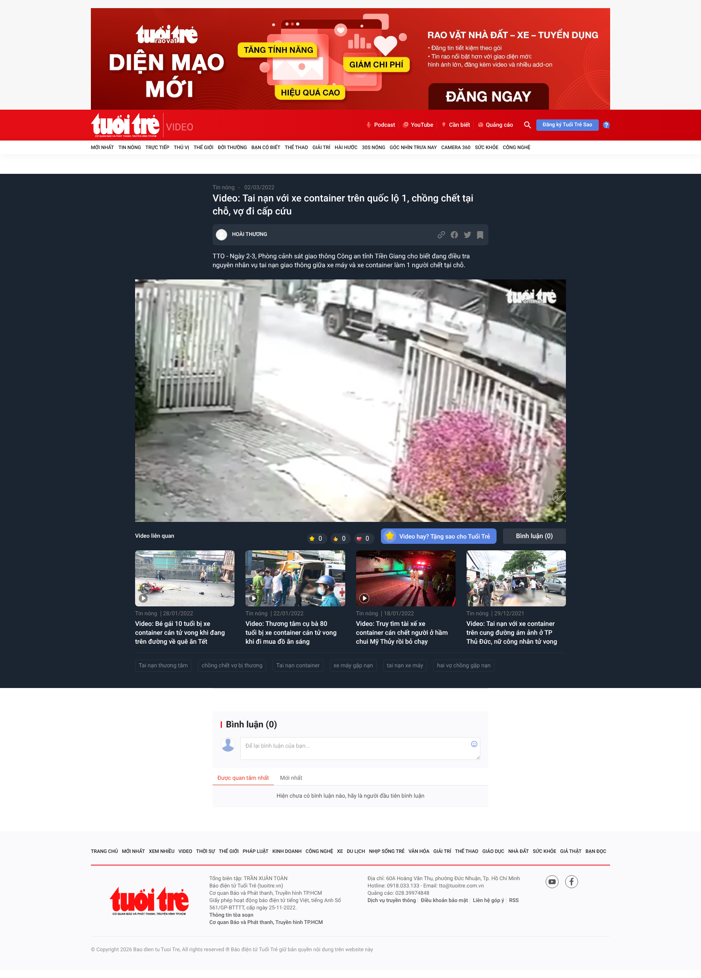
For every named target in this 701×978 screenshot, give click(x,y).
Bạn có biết (266, 147)
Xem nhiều (161, 851)
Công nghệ (516, 147)
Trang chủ (104, 851)
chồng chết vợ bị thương (232, 665)
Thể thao (296, 147)
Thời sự (205, 851)
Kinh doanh (287, 851)
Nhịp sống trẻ (387, 851)
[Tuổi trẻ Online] (150, 901)
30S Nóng (373, 147)
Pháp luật (256, 851)
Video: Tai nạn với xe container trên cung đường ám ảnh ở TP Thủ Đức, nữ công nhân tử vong (512, 632)
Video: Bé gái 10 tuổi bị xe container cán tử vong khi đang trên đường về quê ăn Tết (180, 632)
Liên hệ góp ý (488, 901)
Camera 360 (456, 147)
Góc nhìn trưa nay (413, 147)
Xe (340, 851)
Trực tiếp (158, 147)
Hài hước (346, 147)
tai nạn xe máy (405, 665)
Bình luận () (534, 536)
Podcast (384, 125)
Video (185, 851)
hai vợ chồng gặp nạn (463, 665)
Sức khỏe (487, 147)
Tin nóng (129, 147)
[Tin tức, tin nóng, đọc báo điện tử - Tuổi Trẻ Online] (127, 125)
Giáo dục (493, 851)
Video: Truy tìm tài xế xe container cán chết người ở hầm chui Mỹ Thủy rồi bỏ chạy (402, 632)
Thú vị (181, 147)
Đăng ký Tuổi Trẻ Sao (567, 125)
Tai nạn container (298, 665)
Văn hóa (419, 851)
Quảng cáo (499, 125)
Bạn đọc (595, 851)
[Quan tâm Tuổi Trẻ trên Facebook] (571, 881)
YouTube (422, 125)
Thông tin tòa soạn (231, 915)
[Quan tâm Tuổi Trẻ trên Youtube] (552, 881)
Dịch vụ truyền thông (392, 901)
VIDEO (180, 127)
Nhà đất (518, 851)
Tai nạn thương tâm (163, 665)
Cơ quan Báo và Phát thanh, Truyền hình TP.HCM (266, 923)
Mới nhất (102, 147)
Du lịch (356, 851)
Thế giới (203, 147)
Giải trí (321, 147)
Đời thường (232, 147)
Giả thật (571, 851)
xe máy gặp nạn (353, 665)
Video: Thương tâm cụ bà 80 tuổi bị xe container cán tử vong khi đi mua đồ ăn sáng (290, 632)
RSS (514, 901)
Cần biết (459, 125)
